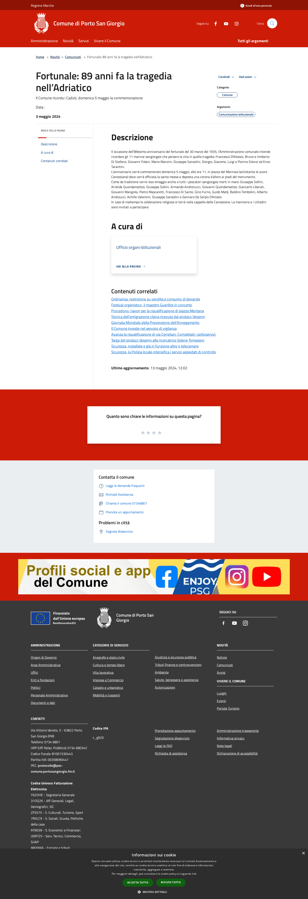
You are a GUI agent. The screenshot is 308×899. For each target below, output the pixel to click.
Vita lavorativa (103, 672)
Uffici (34, 672)
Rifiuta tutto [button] (171, 882)
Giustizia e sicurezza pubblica (175, 657)
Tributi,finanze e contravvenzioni (178, 664)
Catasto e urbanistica (108, 687)
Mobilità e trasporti (106, 695)
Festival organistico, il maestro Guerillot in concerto (151, 305)
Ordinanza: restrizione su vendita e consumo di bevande (155, 299)
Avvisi (221, 672)
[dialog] (154, 874)
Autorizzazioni (165, 687)
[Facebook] (214, 23)
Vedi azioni (246, 77)
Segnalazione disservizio (172, 738)
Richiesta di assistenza (171, 753)
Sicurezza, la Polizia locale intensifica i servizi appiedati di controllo (163, 352)
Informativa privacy (231, 738)
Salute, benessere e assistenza (176, 679)
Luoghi (221, 693)
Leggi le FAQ (163, 745)
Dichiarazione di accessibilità (237, 753)
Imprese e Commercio (108, 680)
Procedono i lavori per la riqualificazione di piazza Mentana (157, 311)
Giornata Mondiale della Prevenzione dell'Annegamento (155, 322)
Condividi (224, 77)
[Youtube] (224, 23)
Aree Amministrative (46, 664)
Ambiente (162, 672)
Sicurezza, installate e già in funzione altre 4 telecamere (155, 346)
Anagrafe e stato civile (109, 657)
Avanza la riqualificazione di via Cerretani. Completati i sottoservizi (163, 334)
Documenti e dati (43, 702)
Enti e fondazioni (43, 680)
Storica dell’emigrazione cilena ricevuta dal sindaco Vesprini (158, 317)
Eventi (221, 700)
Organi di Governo (44, 657)
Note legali (224, 745)
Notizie (222, 657)
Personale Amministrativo (49, 695)
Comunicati (73, 56)
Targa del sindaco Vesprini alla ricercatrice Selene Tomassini (157, 340)
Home (40, 56)
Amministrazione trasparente (238, 730)
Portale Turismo (228, 708)
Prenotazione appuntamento (175, 730)
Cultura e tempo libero (109, 664)
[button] (154, 892)
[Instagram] (235, 23)
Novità (55, 56)
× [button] (303, 853)
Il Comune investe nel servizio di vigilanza (144, 328)
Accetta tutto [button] (137, 882)
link (194, 873)
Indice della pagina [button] (53, 130)
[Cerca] (272, 23)
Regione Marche (42, 5)
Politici (35, 687)
